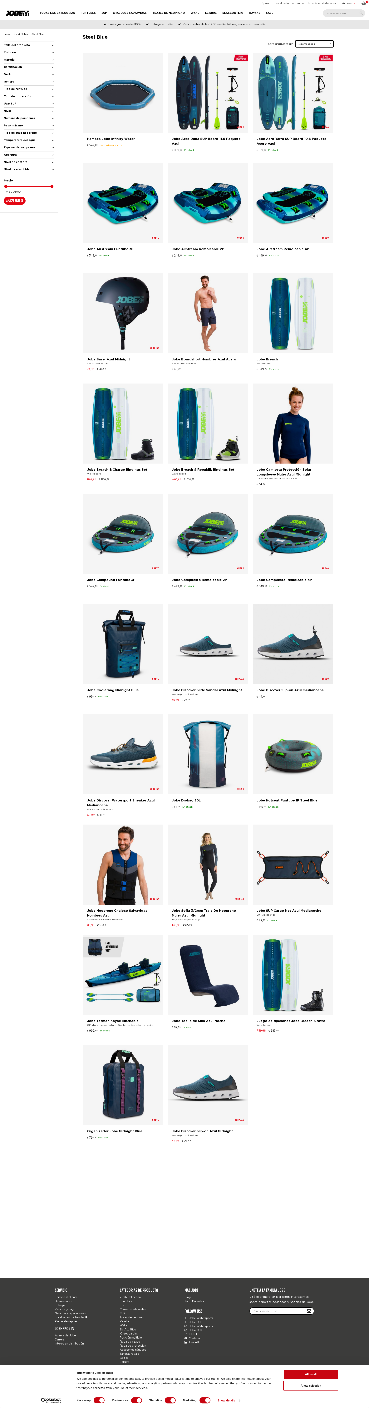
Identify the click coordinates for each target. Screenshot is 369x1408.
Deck (7, 74)
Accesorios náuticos (133, 1349)
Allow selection (311, 1385)
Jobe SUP (195, 1322)
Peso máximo (13, 126)
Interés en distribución (322, 3)
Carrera (59, 1339)
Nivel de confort (15, 162)
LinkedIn (194, 1342)
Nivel (7, 111)
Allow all (311, 1374)
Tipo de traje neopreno (20, 133)
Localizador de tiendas (289, 3)
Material (9, 60)
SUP (104, 13)
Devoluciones (63, 1301)
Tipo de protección (17, 96)
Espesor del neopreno (19, 147)
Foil (122, 1305)
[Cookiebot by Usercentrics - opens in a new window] (51, 1400)
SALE (269, 13)
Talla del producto (17, 45)
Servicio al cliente (66, 1297)
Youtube (194, 1338)
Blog (187, 1297)
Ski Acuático (128, 1329)
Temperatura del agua (20, 140)
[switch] (136, 1400)
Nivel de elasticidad (18, 169)
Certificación (13, 67)
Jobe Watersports (200, 1318)
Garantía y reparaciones (70, 1313)
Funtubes (88, 13)
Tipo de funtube (15, 89)
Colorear (10, 52)
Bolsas (124, 1357)
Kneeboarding (129, 1333)
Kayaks (254, 13)
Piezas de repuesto (67, 1321)
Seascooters (233, 13)
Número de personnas (19, 118)
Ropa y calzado (130, 1341)
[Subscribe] (309, 1311)
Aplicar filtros (14, 200)
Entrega (60, 1305)
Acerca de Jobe (65, 1335)
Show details (226, 1400)
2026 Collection (130, 1297)
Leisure (211, 13)
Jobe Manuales (194, 1301)
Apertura (10, 155)
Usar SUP (10, 104)
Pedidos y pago (65, 1309)
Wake (195, 13)
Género (9, 82)
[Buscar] (361, 13)
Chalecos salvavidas (130, 13)
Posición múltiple (131, 1337)
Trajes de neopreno (168, 13)
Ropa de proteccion (133, 1345)
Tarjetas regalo (129, 1353)
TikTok (193, 1334)
